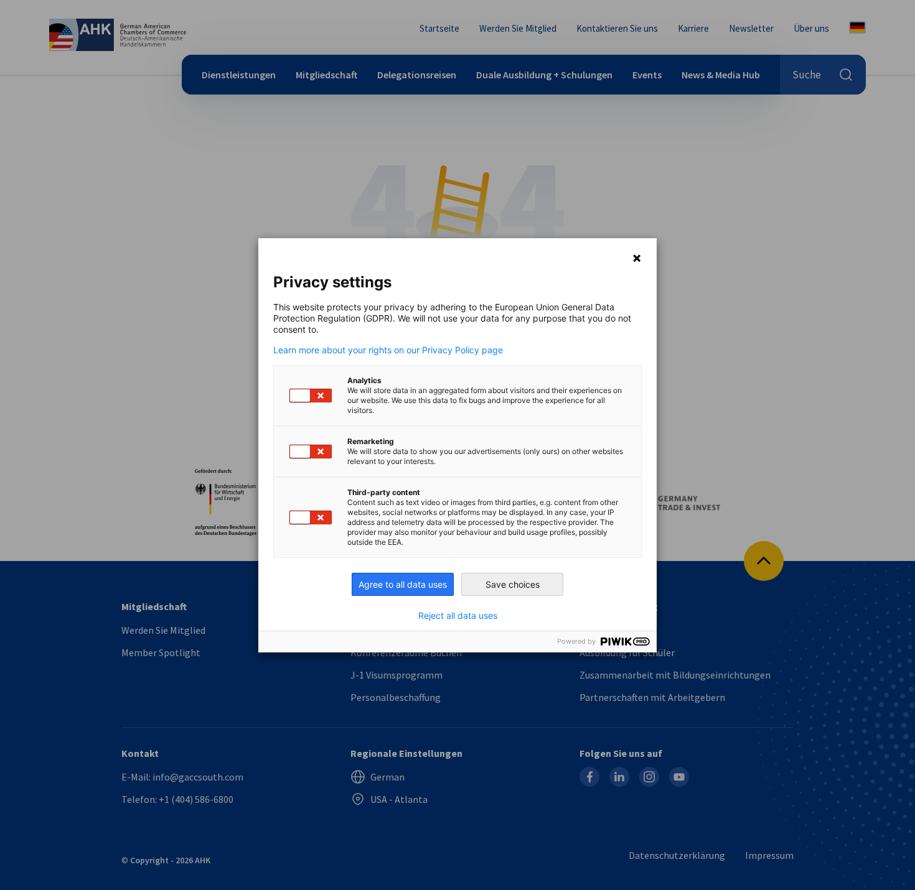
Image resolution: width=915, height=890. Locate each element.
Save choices (513, 584)
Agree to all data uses (403, 584)
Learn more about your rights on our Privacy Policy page (388, 350)
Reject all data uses (457, 616)
